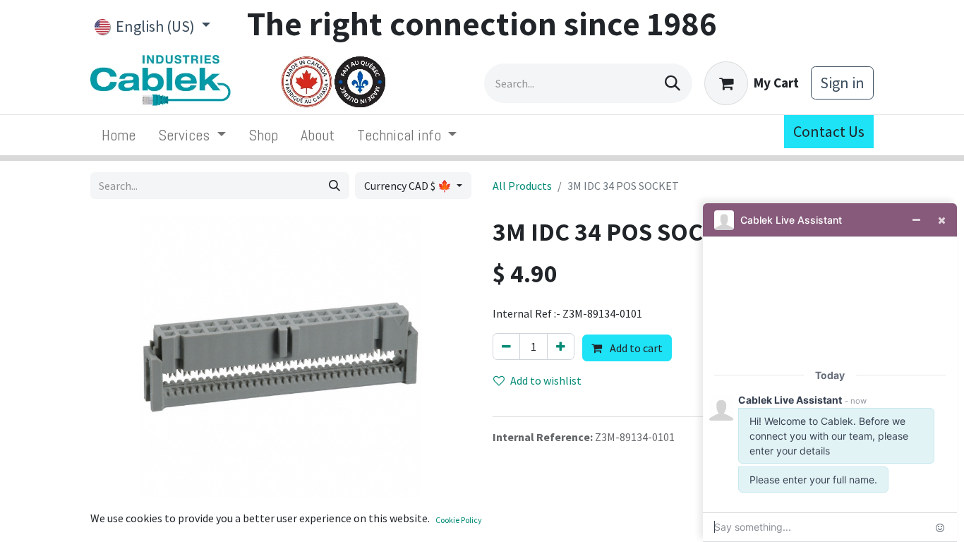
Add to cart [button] (635, 348)
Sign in (842, 82)
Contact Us (828, 131)
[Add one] (560, 346)
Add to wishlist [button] (546, 380)
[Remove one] (506, 346)
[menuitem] (118, 135)
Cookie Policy (458, 519)
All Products (522, 186)
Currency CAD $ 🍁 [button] (409, 186)
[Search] (672, 83)
